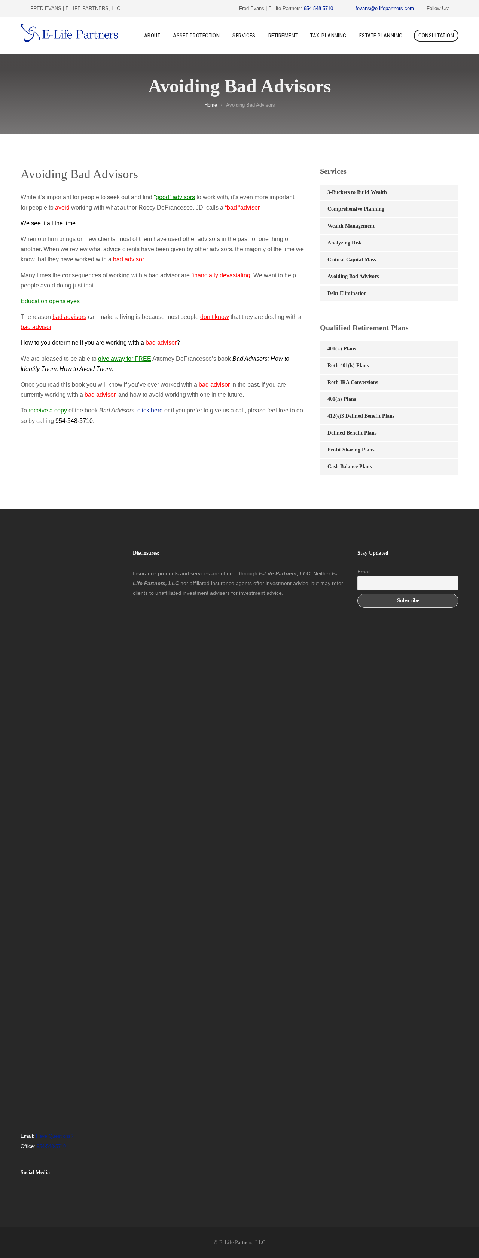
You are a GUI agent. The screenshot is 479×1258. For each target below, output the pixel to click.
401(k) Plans (341, 348)
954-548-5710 (318, 8)
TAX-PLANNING (328, 35)
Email (363, 572)
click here (150, 410)
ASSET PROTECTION (196, 35)
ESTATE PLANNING (381, 35)
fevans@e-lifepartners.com (385, 8)
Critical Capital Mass (351, 259)
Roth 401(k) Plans (348, 365)
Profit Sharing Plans (350, 450)
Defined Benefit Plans (351, 433)
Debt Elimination (347, 293)
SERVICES (244, 35)
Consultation (436, 35)
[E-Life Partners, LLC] (69, 35)
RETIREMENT (283, 35)
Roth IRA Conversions (352, 382)
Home (210, 105)
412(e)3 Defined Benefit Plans (360, 416)
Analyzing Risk (344, 243)
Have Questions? (54, 1136)
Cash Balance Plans (349, 466)
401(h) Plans (341, 399)
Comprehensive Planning (355, 209)
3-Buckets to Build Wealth (357, 192)
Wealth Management (351, 226)
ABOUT (152, 35)
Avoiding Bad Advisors (353, 276)
